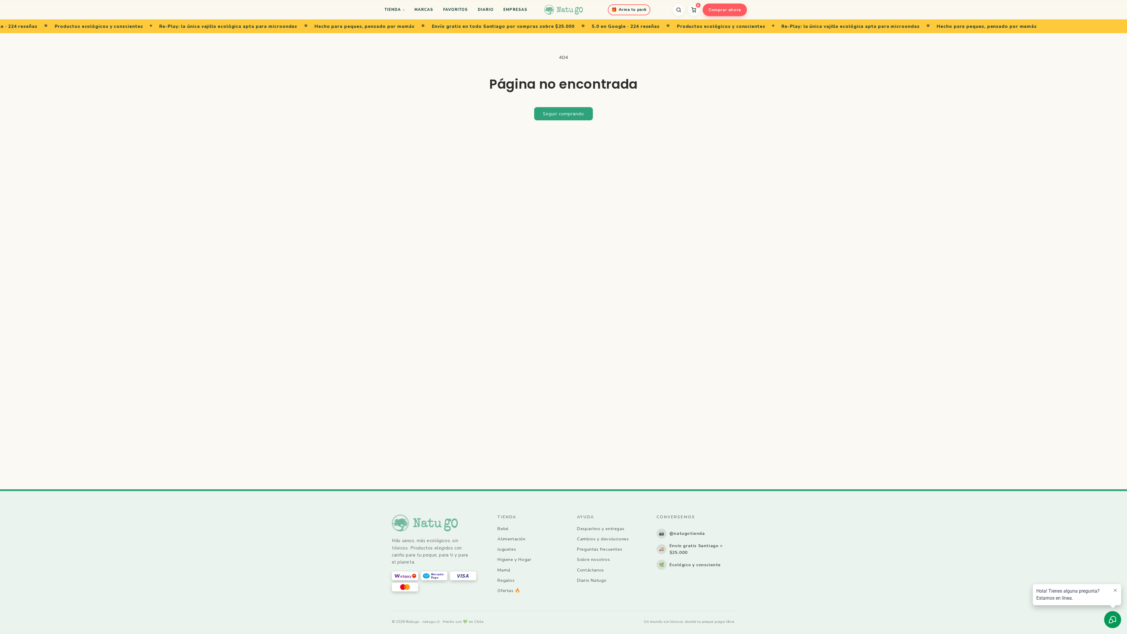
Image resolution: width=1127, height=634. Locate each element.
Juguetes (506, 549)
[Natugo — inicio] (563, 10)
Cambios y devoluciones (603, 539)
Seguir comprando (563, 114)
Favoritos (455, 9)
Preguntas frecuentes (599, 549)
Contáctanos (590, 570)
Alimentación (511, 539)
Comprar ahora (724, 10)
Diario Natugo (592, 580)
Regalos (505, 580)
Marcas (423, 9)
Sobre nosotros (593, 559)
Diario (486, 9)
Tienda (394, 9)
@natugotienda (682, 533)
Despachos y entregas (600, 529)
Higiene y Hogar (514, 559)
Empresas (515, 9)
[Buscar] (678, 9)
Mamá (503, 570)
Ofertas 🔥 (508, 590)
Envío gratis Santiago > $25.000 (691, 549)
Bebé (502, 529)
